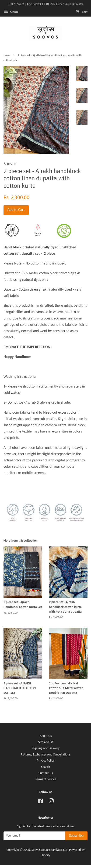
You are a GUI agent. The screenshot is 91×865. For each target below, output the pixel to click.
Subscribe (76, 836)
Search (45, 767)
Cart (84, 12)
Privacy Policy (45, 760)
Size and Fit (45, 742)
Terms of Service (45, 779)
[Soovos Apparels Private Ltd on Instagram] (51, 802)
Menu (13, 12)
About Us (46, 736)
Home (7, 55)
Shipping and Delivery (46, 748)
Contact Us (45, 773)
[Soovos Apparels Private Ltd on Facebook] (40, 802)
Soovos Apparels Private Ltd (49, 849)
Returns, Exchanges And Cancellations (45, 754)
